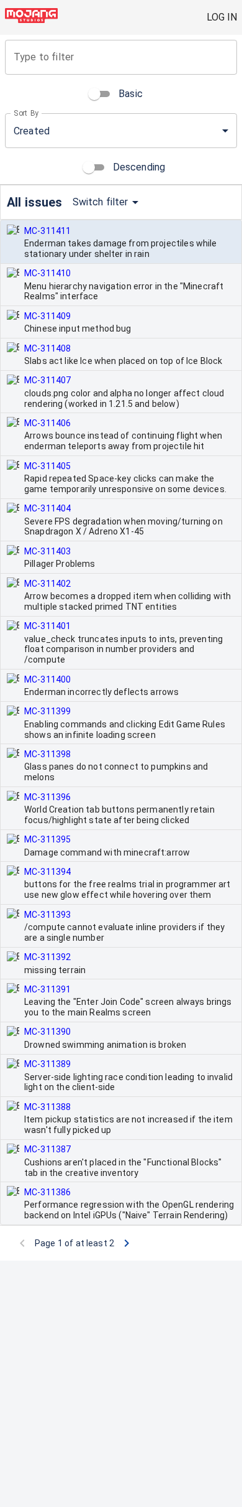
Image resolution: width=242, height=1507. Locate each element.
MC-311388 (47, 1107)
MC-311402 (47, 584)
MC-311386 (47, 1192)
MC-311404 (47, 508)
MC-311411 (47, 231)
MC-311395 (47, 839)
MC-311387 (47, 1149)
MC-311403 (47, 551)
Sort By (26, 113)
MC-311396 (47, 797)
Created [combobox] (32, 131)
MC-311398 (47, 754)
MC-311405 (47, 466)
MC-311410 (47, 273)
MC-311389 (47, 1064)
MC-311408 (47, 348)
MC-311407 (47, 380)
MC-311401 (47, 626)
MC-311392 (47, 957)
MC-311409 (47, 316)
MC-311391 (47, 989)
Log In (222, 17)
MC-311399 (47, 711)
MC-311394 (47, 872)
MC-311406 (47, 423)
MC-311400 (47, 679)
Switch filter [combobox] (100, 202)
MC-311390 (47, 1032)
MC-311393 (47, 915)
